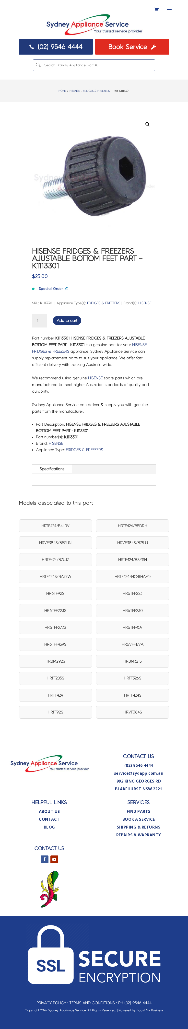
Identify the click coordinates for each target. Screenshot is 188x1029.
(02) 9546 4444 (55, 46)
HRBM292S (55, 661)
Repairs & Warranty (138, 835)
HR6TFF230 (133, 610)
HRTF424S (132, 695)
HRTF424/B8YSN (132, 560)
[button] (147, 124)
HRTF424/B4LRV (55, 526)
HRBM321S (132, 661)
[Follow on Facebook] (44, 859)
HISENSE (75, 90)
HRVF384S (132, 712)
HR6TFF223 (132, 593)
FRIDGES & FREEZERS (96, 90)
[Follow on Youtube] (54, 859)
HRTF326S (132, 678)
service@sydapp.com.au (139, 773)
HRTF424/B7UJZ (55, 560)
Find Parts (139, 811)
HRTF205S (55, 678)
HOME (62, 90)
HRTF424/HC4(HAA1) (133, 576)
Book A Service (138, 819)
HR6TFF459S (55, 644)
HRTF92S (55, 712)
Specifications (52, 469)
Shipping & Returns (138, 827)
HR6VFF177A (132, 644)
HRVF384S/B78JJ (132, 543)
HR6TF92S (55, 593)
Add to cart (67, 320)
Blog (49, 827)
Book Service (132, 46)
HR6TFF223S (55, 610)
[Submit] (38, 65)
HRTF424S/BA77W (55, 576)
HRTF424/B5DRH (132, 526)
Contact (49, 819)
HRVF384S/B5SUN (55, 543)
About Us (49, 811)
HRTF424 (55, 695)
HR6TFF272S (55, 627)
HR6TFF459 (132, 627)
